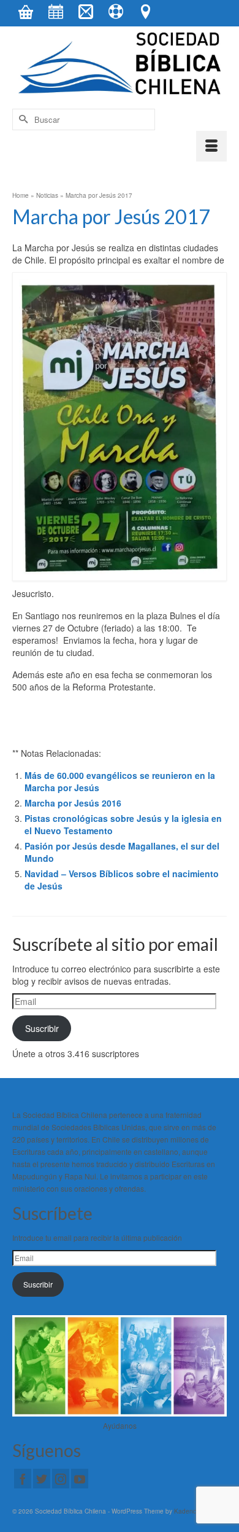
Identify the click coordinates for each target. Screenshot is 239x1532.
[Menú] (211, 146)
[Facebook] (22, 1478)
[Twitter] (41, 1478)
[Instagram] (60, 1478)
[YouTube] (79, 1478)
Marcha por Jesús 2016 (73, 803)
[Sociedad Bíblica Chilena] (119, 64)
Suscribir (42, 1028)
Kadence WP (192, 1511)
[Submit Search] (21, 119)
